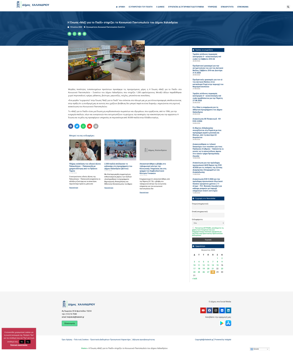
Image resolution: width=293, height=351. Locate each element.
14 (213, 265)
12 (204, 265)
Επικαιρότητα (91, 27)
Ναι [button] (22, 342)
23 (222, 269)
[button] (288, 7)
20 (208, 269)
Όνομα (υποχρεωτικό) (200, 204)
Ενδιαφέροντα (197, 219)
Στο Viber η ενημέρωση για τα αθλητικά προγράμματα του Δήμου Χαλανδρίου (207, 109)
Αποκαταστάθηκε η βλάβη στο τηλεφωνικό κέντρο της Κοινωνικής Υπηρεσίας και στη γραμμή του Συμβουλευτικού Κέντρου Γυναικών (153, 168)
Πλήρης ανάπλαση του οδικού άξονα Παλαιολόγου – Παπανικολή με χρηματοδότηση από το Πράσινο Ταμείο (85, 167)
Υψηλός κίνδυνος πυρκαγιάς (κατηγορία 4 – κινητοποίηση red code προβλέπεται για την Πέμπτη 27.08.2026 (208, 97)
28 (213, 272)
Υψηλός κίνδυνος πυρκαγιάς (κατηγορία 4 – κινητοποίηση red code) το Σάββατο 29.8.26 (207, 56)
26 (204, 272)
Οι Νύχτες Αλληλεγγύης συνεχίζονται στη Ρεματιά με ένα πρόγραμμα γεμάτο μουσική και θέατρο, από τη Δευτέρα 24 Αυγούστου (207, 133)
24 (194, 272)
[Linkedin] (228, 310)
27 (208, 272)
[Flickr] (222, 310)
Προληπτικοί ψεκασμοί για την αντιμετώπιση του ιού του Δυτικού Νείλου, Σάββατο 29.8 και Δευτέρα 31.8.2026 (208, 69)
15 (217, 265)
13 (208, 265)
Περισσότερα (73, 188)
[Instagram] (216, 310)
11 (199, 265)
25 (199, 272)
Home (84, 348)
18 (199, 269)
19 (204, 269)
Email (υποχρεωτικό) (200, 211)
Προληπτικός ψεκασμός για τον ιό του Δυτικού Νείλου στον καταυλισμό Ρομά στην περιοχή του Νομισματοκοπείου (208, 83)
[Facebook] (209, 310)
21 (213, 269)
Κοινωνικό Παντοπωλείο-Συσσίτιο (111, 27)
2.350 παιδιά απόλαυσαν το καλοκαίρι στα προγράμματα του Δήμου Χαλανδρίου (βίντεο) (118, 166)
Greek (256, 349)
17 (194, 269)
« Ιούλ (194, 278)
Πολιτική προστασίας (18, 345)
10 (194, 265)
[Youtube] (203, 310)
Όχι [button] (28, 342)
